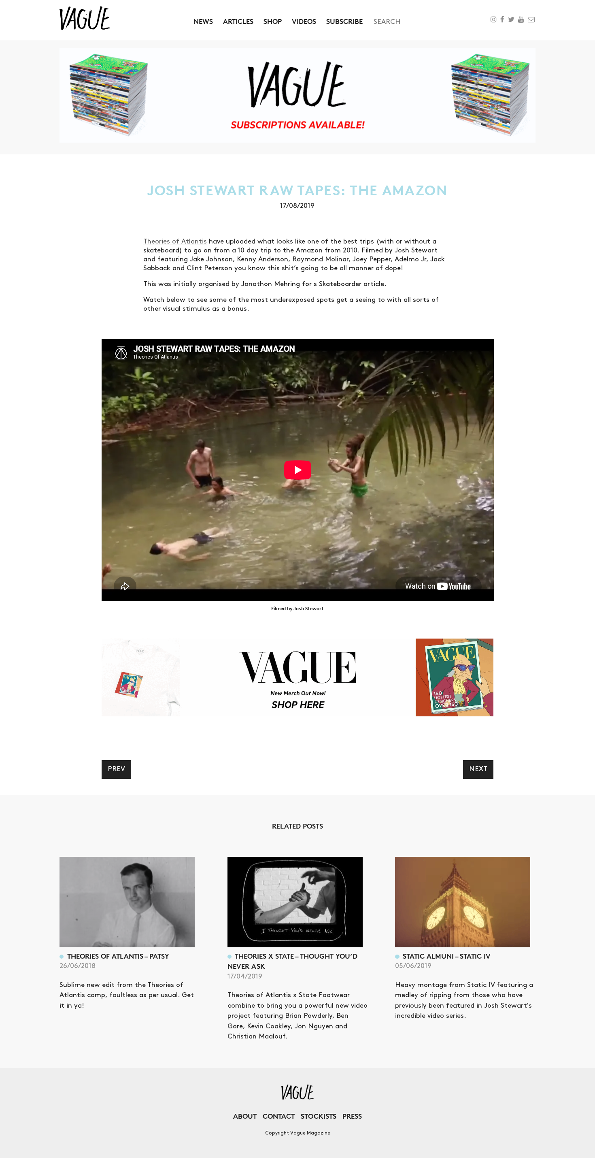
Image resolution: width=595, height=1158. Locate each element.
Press (352, 1116)
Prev (116, 769)
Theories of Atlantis (175, 241)
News (203, 21)
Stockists (318, 1116)
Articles (238, 21)
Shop (273, 21)
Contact (279, 1116)
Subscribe (344, 21)
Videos (304, 21)
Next (478, 769)
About (245, 1116)
